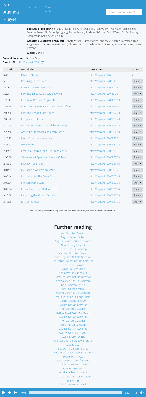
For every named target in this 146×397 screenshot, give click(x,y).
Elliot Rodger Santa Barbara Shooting (41, 93)
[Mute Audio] (142, 393)
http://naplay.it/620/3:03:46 (105, 176)
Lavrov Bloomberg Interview (36, 138)
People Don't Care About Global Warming (44, 125)
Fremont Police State (33, 182)
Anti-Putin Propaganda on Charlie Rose (42, 132)
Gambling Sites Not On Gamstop (73, 257)
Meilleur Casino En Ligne (73, 364)
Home (28, 7)
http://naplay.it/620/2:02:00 (105, 112)
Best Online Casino (73, 289)
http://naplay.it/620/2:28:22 (105, 138)
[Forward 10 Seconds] (15, 393)
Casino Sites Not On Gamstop (73, 281)
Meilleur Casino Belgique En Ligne (73, 340)
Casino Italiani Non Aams (73, 332)
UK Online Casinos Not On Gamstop (73, 261)
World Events (28, 144)
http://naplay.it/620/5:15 (103, 81)
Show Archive (49, 9)
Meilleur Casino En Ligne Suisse (73, 376)
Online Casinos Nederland (88, 9)
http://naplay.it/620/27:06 (104, 87)
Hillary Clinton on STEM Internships (40, 189)
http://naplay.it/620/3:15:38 (105, 195)
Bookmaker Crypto (73, 356)
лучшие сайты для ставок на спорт (73, 352)
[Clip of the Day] (30, 201)
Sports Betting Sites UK (73, 300)
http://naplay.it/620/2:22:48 (105, 132)
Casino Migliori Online (73, 336)
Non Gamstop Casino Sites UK (73, 312)
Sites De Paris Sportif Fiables (73, 360)
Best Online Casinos (73, 265)
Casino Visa (73, 344)
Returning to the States (34, 81)
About (37, 7)
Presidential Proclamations (36, 87)
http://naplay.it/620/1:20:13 (105, 100)
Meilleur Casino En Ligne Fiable (73, 297)
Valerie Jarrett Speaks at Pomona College (43, 157)
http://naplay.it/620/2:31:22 (105, 144)
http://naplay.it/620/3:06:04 (105, 182)
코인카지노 (73, 380)
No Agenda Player (11, 12)
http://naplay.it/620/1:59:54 (105, 106)
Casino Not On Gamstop (73, 249)
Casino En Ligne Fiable (73, 269)
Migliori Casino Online (73, 237)
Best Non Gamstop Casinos (73, 253)
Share (137, 80)
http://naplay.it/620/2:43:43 (105, 163)
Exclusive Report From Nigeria (37, 112)
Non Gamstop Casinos (100, 9)
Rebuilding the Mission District (38, 195)
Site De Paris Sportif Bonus (73, 348)
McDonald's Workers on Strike (38, 170)
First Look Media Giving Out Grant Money (44, 151)
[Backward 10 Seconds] (9, 393)
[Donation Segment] (32, 163)
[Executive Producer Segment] (38, 100)
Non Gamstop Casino (73, 285)
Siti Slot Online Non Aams (73, 372)
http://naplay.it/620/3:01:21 (105, 170)
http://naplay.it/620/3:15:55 (105, 201)
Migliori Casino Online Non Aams (73, 241)
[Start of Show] (29, 75)
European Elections (32, 119)
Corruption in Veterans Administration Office (46, 106)
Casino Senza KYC (73, 368)
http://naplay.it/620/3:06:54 (105, 189)
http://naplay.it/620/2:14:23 (105, 125)
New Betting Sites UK (73, 245)
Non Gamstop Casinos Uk (73, 273)
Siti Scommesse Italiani (73, 384)
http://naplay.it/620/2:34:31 (105, 151)
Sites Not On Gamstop (73, 324)
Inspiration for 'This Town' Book (38, 176)
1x (135, 392)
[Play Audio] (3, 393)
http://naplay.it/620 (28, 62)
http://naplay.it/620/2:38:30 (105, 157)
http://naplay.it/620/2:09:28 (105, 119)
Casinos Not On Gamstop (73, 305)
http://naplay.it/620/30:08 (104, 93)
